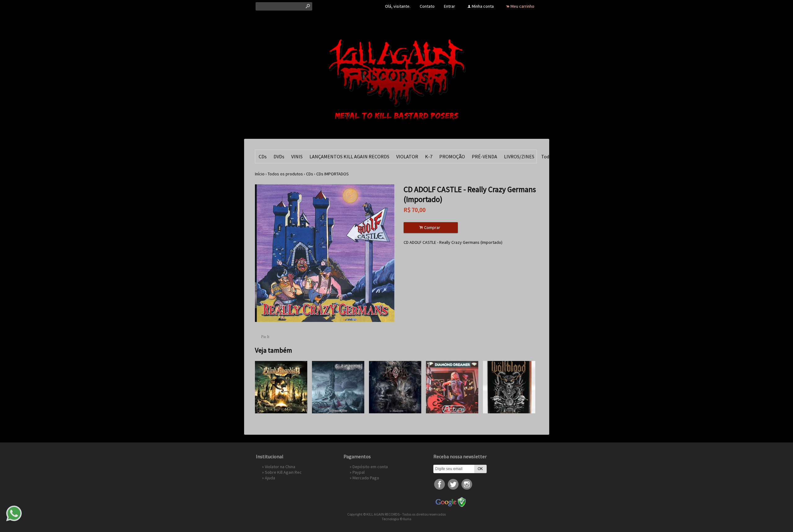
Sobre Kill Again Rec (283, 472)
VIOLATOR (407, 156)
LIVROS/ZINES (519, 156)
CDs (263, 156)
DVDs (279, 156)
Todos (547, 156)
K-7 (428, 156)
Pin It (265, 337)
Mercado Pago (366, 478)
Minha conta (483, 6)
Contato (427, 6)
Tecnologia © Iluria (396, 519)
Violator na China (280, 466)
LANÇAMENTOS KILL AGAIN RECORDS (349, 156)
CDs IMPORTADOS (332, 174)
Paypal (359, 472)
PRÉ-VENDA (484, 156)
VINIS (297, 156)
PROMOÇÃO (452, 156)
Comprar (430, 228)
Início (260, 174)
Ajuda (270, 478)
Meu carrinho (522, 6)
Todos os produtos (285, 174)
